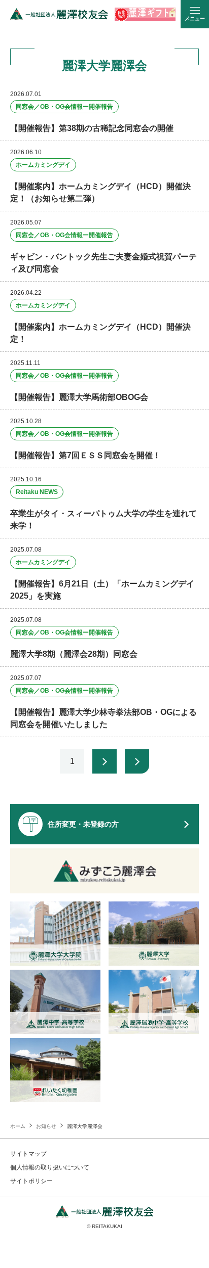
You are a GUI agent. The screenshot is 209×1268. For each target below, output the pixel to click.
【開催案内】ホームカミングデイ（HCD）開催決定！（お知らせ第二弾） (100, 192)
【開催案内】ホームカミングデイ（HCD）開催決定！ (100, 333)
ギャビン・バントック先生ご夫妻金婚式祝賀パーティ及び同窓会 (103, 262)
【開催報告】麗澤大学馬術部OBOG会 (79, 397)
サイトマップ (28, 1153)
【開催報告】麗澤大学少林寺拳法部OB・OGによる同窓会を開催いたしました (103, 718)
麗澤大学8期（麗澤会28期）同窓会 (73, 654)
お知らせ (46, 1126)
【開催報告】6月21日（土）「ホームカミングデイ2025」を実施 (102, 589)
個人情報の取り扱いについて (49, 1167)
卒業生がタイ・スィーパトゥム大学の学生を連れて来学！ (103, 519)
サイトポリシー (31, 1181)
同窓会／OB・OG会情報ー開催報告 (64, 106)
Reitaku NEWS (37, 491)
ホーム (17, 1126)
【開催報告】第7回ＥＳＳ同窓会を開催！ (85, 455)
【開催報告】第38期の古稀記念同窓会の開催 (91, 128)
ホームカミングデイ (43, 164)
